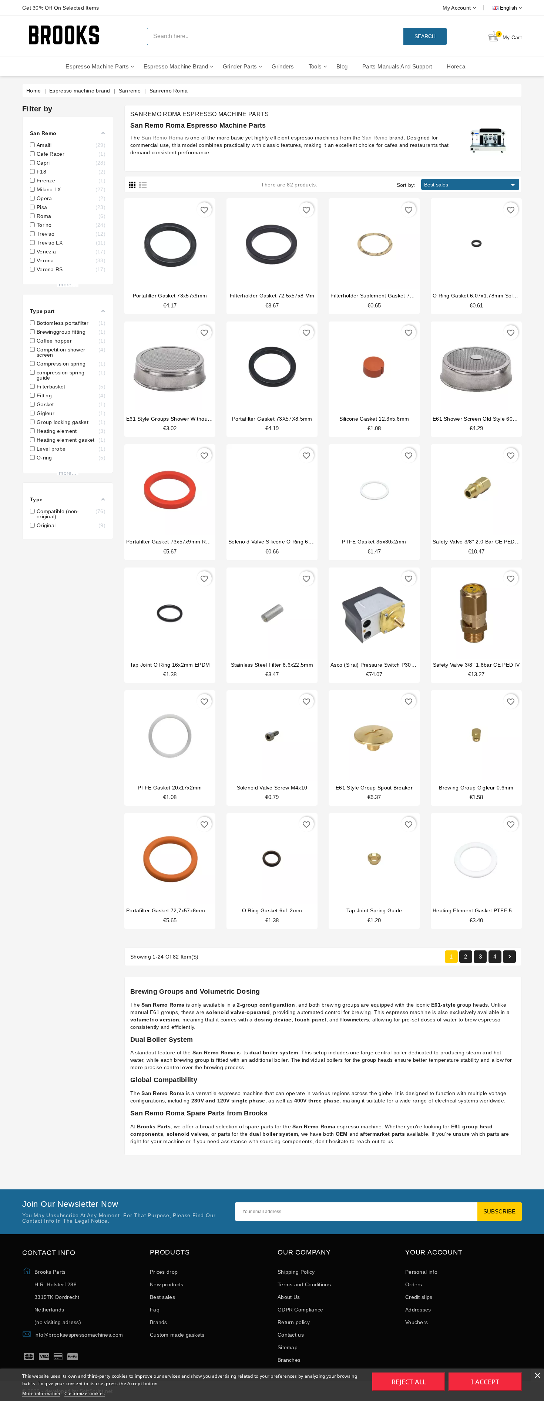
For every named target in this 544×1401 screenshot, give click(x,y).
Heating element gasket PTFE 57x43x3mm (486, 910)
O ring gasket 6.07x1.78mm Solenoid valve (487, 296)
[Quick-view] (177, 242)
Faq (154, 1310)
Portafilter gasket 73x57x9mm (170, 296)
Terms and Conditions (304, 1284)
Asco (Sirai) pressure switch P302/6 (374, 665)
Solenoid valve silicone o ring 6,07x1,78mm (283, 542)
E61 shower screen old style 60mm (477, 419)
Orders (413, 1284)
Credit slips (419, 1297)
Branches (289, 1360)
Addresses (418, 1310)
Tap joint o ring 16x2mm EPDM (170, 665)
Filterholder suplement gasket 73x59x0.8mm (385, 296)
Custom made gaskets (177, 1335)
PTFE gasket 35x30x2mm (374, 542)
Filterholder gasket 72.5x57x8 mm (272, 296)
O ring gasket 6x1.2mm (272, 910)
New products (167, 1284)
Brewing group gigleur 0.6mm (476, 788)
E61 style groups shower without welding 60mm (186, 419)
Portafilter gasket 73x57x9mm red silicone (179, 542)
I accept (485, 1381)
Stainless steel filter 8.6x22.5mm (272, 665)
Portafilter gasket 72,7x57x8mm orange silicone (186, 910)
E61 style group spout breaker (374, 788)
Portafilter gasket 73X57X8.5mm (272, 419)
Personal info (421, 1272)
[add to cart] (162, 242)
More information (41, 1393)
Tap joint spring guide (374, 910)
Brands (158, 1322)
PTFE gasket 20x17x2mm (170, 788)
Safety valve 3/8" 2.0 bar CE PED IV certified (488, 542)
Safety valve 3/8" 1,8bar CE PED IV (476, 665)
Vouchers (416, 1322)
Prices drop (164, 1272)
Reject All (409, 1381)
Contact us (291, 1335)
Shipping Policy (296, 1272)
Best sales (470, 185)
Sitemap (288, 1347)
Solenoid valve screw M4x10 (272, 788)
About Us (289, 1297)
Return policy (294, 1322)
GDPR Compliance (300, 1310)
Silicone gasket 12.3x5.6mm (374, 419)
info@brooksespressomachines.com (78, 1335)
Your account (434, 1252)
